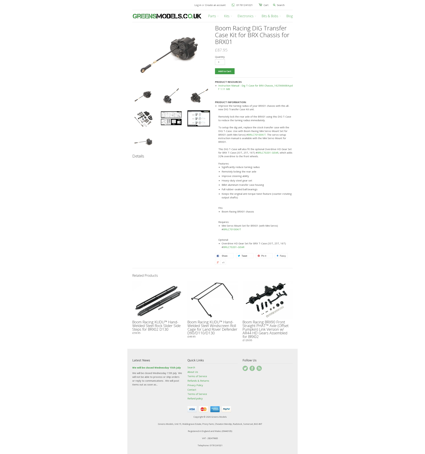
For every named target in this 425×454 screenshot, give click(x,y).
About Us (192, 371)
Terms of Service (197, 376)
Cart (266, 5)
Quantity (220, 56)
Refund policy (195, 398)
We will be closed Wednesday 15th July (156, 367)
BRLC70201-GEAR (267, 152)
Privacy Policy (195, 385)
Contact (191, 389)
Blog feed (259, 368)
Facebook (252, 368)
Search (191, 367)
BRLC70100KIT (257, 134)
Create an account (215, 5)
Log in (197, 5)
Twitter (245, 368)
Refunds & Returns (198, 380)
